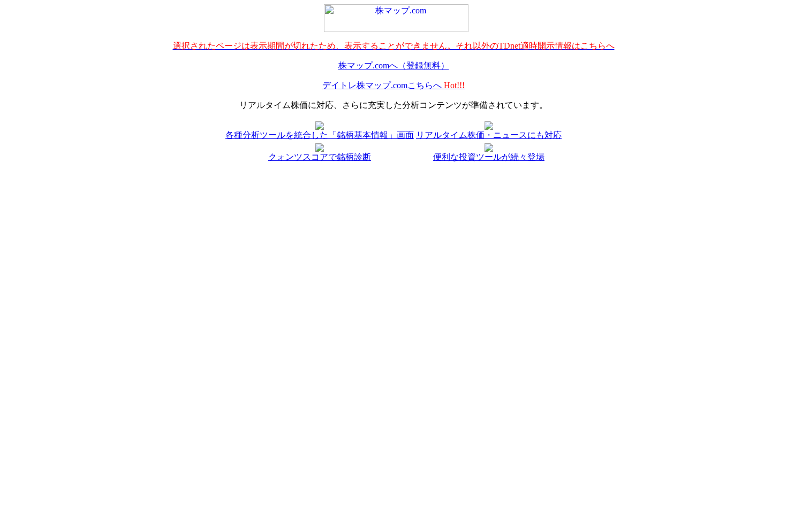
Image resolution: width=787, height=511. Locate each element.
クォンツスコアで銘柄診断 (319, 156)
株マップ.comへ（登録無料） (393, 65)
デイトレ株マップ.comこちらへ (393, 85)
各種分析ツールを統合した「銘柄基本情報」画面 (319, 135)
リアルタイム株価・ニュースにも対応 (489, 135)
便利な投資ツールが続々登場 (488, 156)
